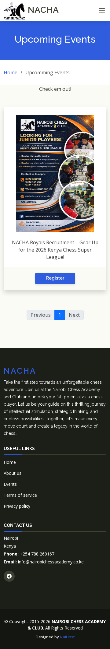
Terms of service (20, 495)
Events (10, 484)
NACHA (42, 10)
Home (10, 72)
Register (55, 278)
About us (12, 473)
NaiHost (67, 637)
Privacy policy (17, 506)
